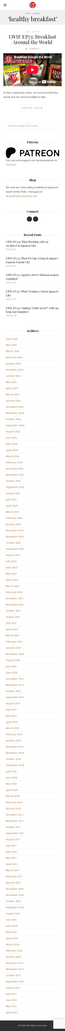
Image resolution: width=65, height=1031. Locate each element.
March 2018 (12, 796)
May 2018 (11, 783)
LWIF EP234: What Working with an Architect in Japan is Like (27, 243)
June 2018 (11, 777)
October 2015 (13, 975)
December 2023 (15, 468)
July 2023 (11, 499)
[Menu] (5, 5)
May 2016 (11, 932)
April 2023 (12, 505)
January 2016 (13, 956)
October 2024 (13, 419)
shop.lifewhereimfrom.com (21, 196)
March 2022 (12, 586)
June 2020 (11, 672)
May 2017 (11, 857)
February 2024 (14, 462)
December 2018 (15, 746)
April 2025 (12, 388)
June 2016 (11, 925)
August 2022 (13, 555)
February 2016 (14, 950)
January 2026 (13, 363)
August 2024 (13, 431)
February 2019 (14, 734)
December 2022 (15, 530)
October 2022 (13, 542)
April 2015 (12, 1012)
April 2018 (12, 789)
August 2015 (13, 987)
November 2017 (15, 820)
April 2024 (12, 450)
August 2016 (13, 913)
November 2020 (15, 654)
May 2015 (11, 1006)
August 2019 (13, 703)
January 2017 (13, 882)
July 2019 (11, 709)
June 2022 (11, 567)
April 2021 (12, 629)
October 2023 (13, 481)
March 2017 (12, 870)
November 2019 (15, 684)
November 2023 (15, 474)
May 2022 (11, 573)
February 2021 (14, 641)
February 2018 (14, 802)
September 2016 (15, 907)
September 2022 (15, 548)
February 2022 (14, 592)
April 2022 (12, 579)
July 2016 (11, 919)
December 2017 (15, 814)
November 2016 (15, 895)
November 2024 (15, 413)
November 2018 (15, 752)
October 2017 (13, 827)
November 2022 (15, 536)
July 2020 (11, 666)
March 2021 (12, 635)
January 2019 (13, 740)
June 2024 (11, 443)
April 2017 (12, 864)
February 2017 (14, 876)
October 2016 (13, 901)
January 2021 (13, 647)
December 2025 (15, 369)
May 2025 (11, 382)
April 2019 (12, 722)
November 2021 (15, 604)
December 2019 (15, 678)
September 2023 (15, 487)
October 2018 (13, 759)
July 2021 (11, 623)
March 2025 (12, 394)
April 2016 (12, 938)
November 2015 (15, 969)
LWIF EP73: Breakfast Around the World (32, 39)
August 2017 (13, 839)
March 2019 (12, 728)
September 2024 (15, 425)
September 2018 (15, 765)
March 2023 (12, 511)
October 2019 (13, 691)
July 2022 (11, 561)
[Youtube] (29, 219)
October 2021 (13, 610)
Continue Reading (32, 108)
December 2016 (15, 888)
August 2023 (13, 493)
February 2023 (14, 518)
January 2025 (13, 400)
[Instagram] (35, 219)
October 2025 (13, 375)
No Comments (32, 49)
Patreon (10, 164)
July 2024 (11, 437)
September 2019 (15, 697)
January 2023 (13, 524)
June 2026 (11, 338)
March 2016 (12, 944)
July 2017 (11, 845)
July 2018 (11, 771)
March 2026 (12, 351)
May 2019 (11, 715)
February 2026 (14, 357)
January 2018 (13, 808)
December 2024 (15, 406)
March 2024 (12, 456)
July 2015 (11, 993)
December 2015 (15, 963)
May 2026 (11, 345)
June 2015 (11, 1000)
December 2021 (15, 598)
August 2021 (13, 616)
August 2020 (13, 660)
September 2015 (15, 981)
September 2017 (15, 833)
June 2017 (11, 851)
